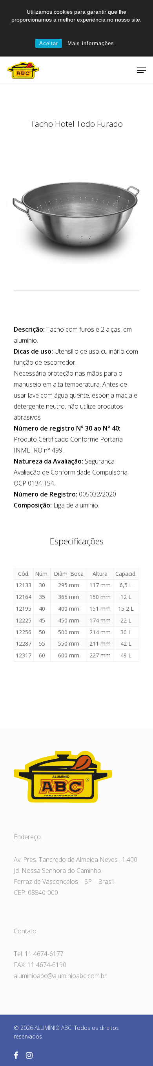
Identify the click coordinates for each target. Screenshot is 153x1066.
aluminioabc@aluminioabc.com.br (60, 975)
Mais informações (90, 43)
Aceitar (48, 43)
